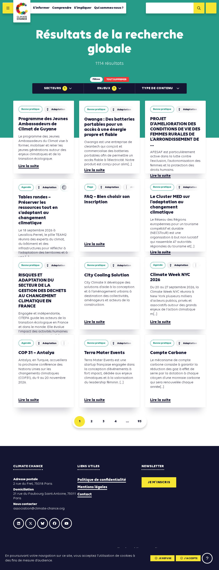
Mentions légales (92, 487)
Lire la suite (28, 166)
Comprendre (61, 8)
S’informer (41, 8)
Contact (84, 494)
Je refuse (165, 558)
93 (139, 421)
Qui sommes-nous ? (109, 8)
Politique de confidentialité (101, 480)
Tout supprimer (116, 79)
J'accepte (190, 558)
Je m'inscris (159, 482)
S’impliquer (83, 8)
